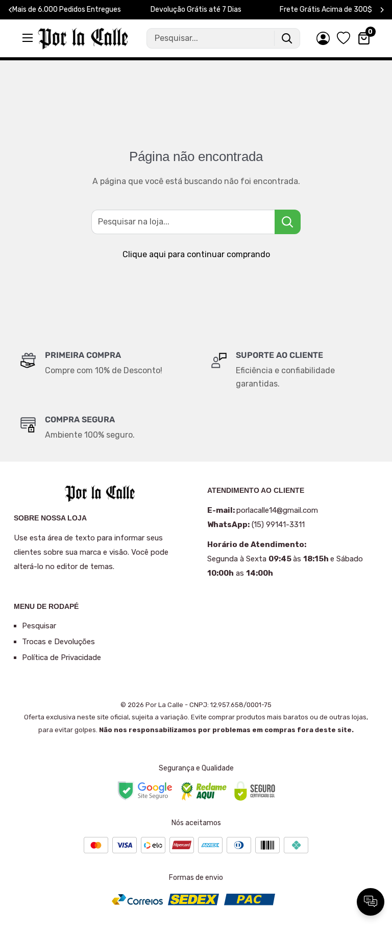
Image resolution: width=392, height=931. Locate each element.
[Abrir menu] (28, 38)
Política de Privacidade (61, 657)
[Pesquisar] (287, 38)
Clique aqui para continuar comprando (196, 254)
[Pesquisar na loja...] (288, 222)
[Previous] (10, 10)
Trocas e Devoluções (58, 641)
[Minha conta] (323, 38)
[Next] (382, 10)
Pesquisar (39, 625)
